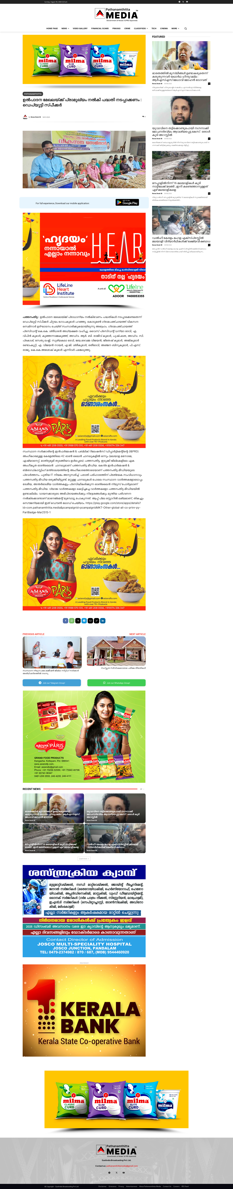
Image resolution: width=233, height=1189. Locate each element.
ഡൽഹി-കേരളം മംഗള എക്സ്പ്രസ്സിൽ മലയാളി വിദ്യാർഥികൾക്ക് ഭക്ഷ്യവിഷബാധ (112, 845)
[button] (186, 28)
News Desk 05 (30, 820)
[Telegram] (179, 2)
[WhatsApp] (71, 620)
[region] (84, 62)
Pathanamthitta (32, 94)
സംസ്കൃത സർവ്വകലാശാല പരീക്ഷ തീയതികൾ (123, 668)
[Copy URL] (96, 620)
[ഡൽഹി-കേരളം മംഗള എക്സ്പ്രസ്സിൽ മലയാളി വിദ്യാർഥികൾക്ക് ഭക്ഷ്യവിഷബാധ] (115, 842)
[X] (183, 2)
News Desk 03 (36, 117)
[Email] (90, 620)
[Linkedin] (102, 620)
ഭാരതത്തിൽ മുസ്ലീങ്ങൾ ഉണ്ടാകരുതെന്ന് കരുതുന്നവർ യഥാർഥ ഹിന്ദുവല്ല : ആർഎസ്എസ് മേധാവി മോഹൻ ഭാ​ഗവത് (52, 814)
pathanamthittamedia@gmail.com (122, 1166)
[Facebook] (65, 620)
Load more (83, 858)
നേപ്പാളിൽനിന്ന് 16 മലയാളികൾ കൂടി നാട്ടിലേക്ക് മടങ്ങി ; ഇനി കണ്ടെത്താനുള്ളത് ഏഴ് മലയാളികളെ (52, 845)
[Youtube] (187, 2)
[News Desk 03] (26, 117)
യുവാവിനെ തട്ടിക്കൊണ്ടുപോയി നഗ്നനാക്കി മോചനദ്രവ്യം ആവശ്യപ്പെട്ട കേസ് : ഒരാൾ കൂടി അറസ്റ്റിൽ (113, 814)
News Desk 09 (92, 850)
